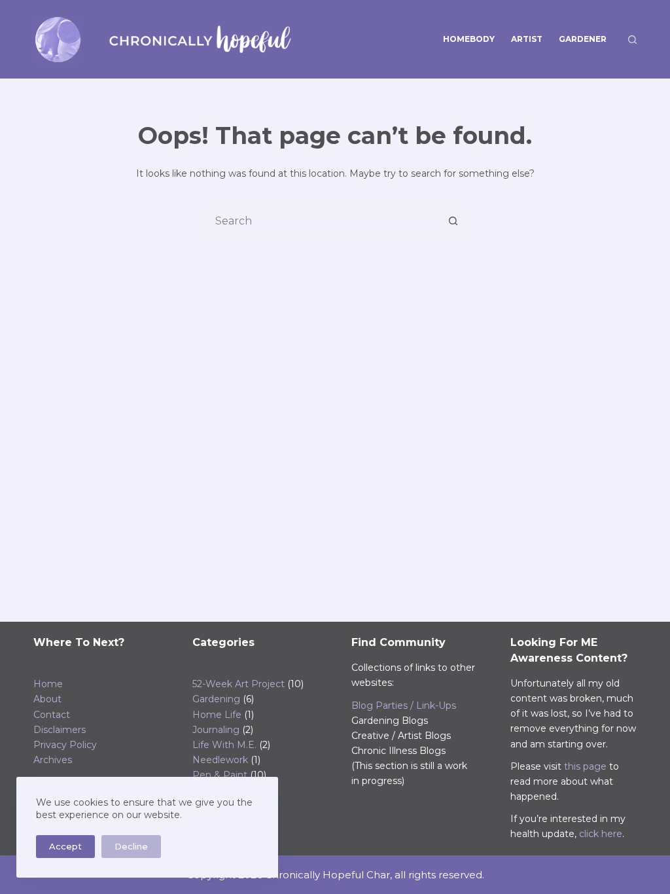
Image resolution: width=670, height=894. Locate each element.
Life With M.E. (224, 745)
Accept (65, 846)
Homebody (469, 39)
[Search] (632, 39)
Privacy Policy (65, 745)
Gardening (216, 699)
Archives (52, 760)
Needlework (220, 760)
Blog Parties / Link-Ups (403, 705)
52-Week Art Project (238, 684)
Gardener (583, 39)
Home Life (216, 715)
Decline (131, 846)
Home (48, 684)
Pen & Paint (219, 775)
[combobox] (323, 220)
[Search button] (453, 220)
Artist (526, 39)
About (47, 699)
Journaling (215, 730)
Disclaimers (59, 730)
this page (585, 766)
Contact (51, 715)
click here (600, 834)
